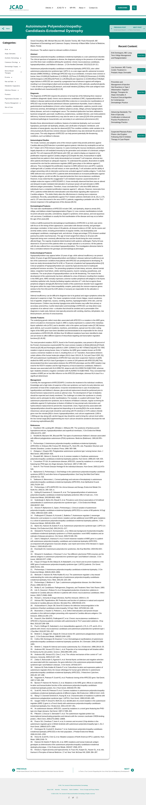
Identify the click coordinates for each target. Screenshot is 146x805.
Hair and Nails (9, 81)
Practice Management (11, 103)
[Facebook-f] (69, 798)
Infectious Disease (10, 90)
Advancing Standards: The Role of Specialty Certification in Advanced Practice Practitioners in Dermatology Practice (121, 117)
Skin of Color (9, 107)
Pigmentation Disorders (12, 99)
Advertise (57, 789)
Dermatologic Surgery (11, 66)
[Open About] (85, 8)
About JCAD (50, 789)
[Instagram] (77, 798)
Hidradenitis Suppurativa (12, 86)
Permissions (64, 789)
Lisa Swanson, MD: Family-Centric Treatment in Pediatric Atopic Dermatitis (121, 69)
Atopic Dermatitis (10, 53)
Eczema (7, 77)
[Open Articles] (52, 8)
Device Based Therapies (9, 72)
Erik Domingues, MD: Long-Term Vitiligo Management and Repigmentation (121, 55)
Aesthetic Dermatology (12, 58)
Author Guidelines (73, 789)
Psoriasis (8, 94)
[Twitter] (73, 798)
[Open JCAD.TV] (65, 8)
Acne (6, 49)
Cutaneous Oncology (11, 62)
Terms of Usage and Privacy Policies (89, 789)
